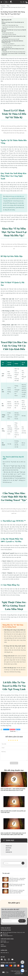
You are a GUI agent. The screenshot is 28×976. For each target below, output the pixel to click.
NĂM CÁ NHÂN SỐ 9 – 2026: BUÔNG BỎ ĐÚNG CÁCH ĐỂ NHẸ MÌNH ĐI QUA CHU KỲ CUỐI (13, 789)
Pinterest (12, 729)
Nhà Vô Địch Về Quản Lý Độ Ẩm (9, 34)
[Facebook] (2, 959)
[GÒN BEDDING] (8, 2)
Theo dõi (21, 921)
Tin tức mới (5, 873)
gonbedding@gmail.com (7, 935)
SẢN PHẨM (8, 848)
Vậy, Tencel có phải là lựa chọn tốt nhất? (10, 39)
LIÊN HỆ (8, 850)
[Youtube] (12, 959)
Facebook (6, 729)
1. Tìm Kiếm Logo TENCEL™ (8, 43)
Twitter (18, 729)
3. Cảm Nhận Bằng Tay (7, 47)
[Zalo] (5, 959)
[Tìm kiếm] (23, 863)
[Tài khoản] (23, 2)
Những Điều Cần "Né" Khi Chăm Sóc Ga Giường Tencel (13, 51)
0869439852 (3, 946)
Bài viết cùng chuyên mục (14, 770)
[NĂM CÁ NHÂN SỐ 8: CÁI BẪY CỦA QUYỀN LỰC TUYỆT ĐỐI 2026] (14, 801)
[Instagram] (9, 959)
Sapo (21, 973)
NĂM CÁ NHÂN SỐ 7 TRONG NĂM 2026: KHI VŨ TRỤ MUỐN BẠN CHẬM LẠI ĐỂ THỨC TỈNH (13, 833)
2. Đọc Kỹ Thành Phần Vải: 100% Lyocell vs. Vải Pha (13, 45)
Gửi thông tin (14, 763)
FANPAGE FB (9, 852)
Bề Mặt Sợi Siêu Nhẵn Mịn (7, 33)
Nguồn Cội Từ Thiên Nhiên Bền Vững (10, 25)
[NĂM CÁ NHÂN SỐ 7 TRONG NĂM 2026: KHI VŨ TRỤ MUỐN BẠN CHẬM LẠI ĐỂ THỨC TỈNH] (14, 823)
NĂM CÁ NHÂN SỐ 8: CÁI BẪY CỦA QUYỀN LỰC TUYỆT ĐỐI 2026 (13, 811)
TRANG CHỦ (9, 846)
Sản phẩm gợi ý (14, 903)
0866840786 (5, 934)
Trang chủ (3, 5)
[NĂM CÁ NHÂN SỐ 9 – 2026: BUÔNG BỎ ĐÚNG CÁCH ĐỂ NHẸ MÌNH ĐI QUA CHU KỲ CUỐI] (14, 779)
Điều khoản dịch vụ (5, 952)
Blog (8, 5)
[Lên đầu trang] (26, 974)
